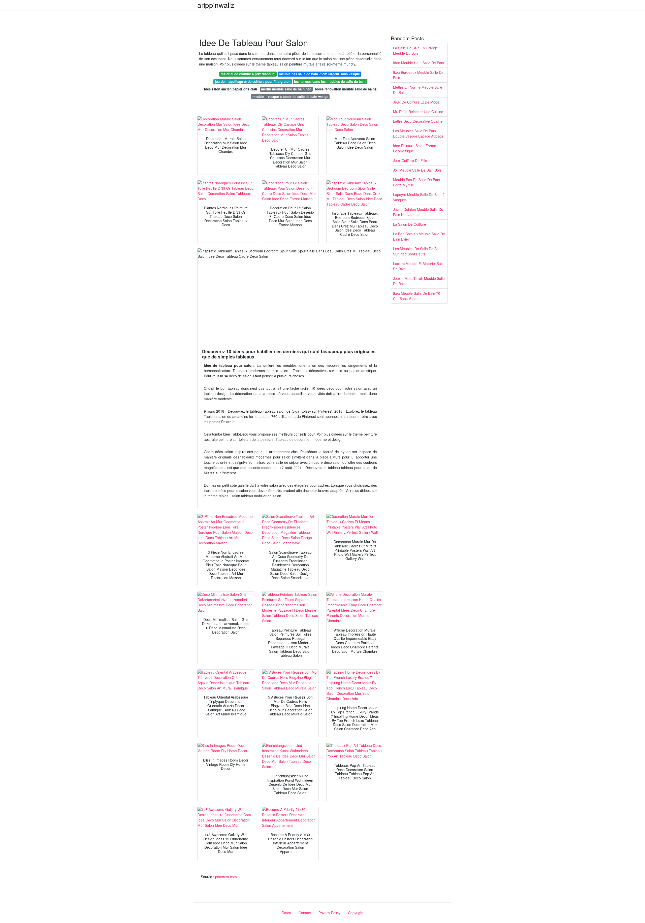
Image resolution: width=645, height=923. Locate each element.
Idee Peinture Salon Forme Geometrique (414, 148)
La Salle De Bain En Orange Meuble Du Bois (415, 50)
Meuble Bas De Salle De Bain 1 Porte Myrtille (418, 182)
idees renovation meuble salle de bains (345, 89)
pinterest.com (226, 876)
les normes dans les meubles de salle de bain (330, 81)
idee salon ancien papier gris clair (230, 89)
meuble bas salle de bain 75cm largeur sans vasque (319, 74)
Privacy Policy (329, 912)
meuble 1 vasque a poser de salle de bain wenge (290, 96)
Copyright (355, 912)
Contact (305, 912)
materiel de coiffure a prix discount (248, 74)
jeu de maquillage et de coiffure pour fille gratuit (253, 81)
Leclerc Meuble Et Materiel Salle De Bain (418, 266)
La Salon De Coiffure (409, 224)
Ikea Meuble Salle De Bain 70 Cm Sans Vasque (416, 296)
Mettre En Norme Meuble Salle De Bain (417, 90)
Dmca (286, 912)
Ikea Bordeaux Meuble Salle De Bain (418, 75)
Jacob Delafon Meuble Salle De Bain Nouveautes (418, 212)
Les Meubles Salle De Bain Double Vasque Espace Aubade (418, 133)
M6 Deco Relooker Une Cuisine (418, 111)
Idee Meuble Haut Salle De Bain (418, 62)
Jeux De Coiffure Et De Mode (416, 102)
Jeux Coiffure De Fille (410, 160)
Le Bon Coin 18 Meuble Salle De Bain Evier (419, 236)
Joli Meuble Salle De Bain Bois (417, 170)
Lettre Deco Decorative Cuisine (418, 121)
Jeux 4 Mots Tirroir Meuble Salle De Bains (419, 281)
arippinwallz (215, 5)
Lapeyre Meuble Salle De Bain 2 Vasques (418, 197)
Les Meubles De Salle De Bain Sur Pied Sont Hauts (417, 251)
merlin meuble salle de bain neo (286, 89)
